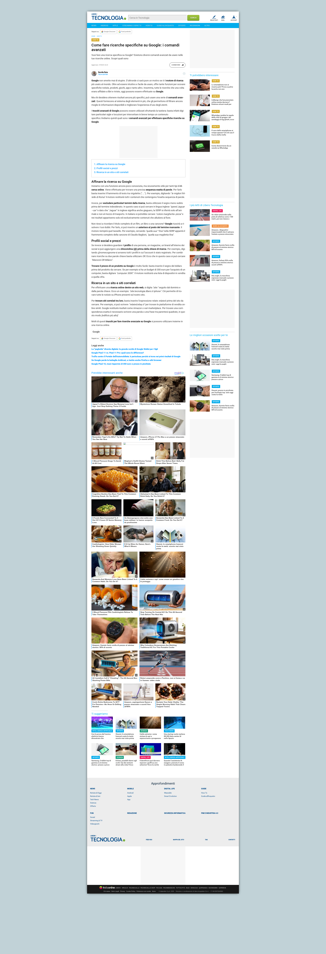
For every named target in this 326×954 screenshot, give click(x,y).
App (128, 799)
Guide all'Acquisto (208, 796)
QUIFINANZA (203, 888)
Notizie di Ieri (95, 796)
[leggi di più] (184, 73)
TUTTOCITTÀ (180, 888)
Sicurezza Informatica (174, 813)
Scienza (93, 803)
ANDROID (104, 25)
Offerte (93, 806)
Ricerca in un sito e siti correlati (112, 172)
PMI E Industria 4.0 (209, 813)
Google (96, 331)
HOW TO (149, 25)
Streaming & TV (96, 820)
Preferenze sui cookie (144, 891)
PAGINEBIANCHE (169, 888)
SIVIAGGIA (194, 888)
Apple (129, 796)
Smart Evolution (170, 796)
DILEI (187, 888)
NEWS (93, 25)
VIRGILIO (125, 888)
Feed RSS (149, 840)
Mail (223, 20)
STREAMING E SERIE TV (131, 25)
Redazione (132, 813)
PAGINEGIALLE (134, 888)
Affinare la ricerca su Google (111, 164)
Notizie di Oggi (95, 793)
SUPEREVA (222, 888)
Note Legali (115, 891)
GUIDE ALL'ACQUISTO (165, 25)
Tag (206, 840)
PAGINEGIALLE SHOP (147, 888)
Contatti (231, 840)
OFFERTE (182, 25)
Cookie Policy (130, 891)
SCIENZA (144, 731)
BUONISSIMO (213, 888)
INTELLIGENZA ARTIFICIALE (102, 731)
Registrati (214, 20)
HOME (93, 36)
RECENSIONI (195, 25)
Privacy (122, 891)
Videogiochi (94, 824)
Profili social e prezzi (107, 168)
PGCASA (159, 888)
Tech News (94, 799)
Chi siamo (107, 891)
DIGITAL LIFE (145, 757)
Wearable (168, 793)
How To (204, 793)
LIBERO (118, 888)
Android (130, 793)
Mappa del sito (178, 840)
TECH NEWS (169, 731)
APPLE (115, 25)
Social (92, 817)
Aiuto (154, 891)
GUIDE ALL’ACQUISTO (220, 226)
